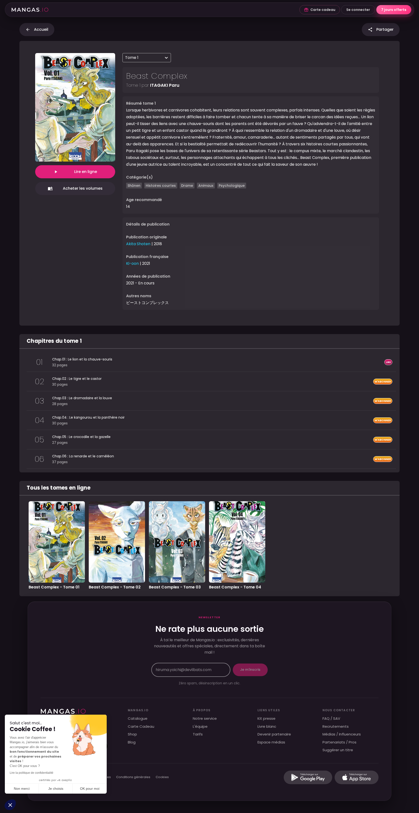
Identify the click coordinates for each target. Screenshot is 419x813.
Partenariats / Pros (339, 742)
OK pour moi (89, 788)
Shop (132, 734)
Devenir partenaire (274, 734)
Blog (132, 742)
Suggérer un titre (337, 749)
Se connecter (358, 9)
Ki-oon (132, 263)
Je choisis (55, 788)
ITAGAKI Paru (164, 85)
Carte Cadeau (141, 726)
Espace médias (271, 742)
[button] (10, 805)
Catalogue (137, 718)
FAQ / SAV (331, 718)
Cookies (162, 777)
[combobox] (125, 57)
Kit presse (266, 718)
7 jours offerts (393, 9)
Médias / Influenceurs (341, 734)
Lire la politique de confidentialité (31, 772)
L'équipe (200, 726)
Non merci (22, 788)
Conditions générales (133, 777)
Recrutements (335, 726)
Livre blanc (267, 726)
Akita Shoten (138, 244)
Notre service (205, 718)
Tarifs (198, 734)
